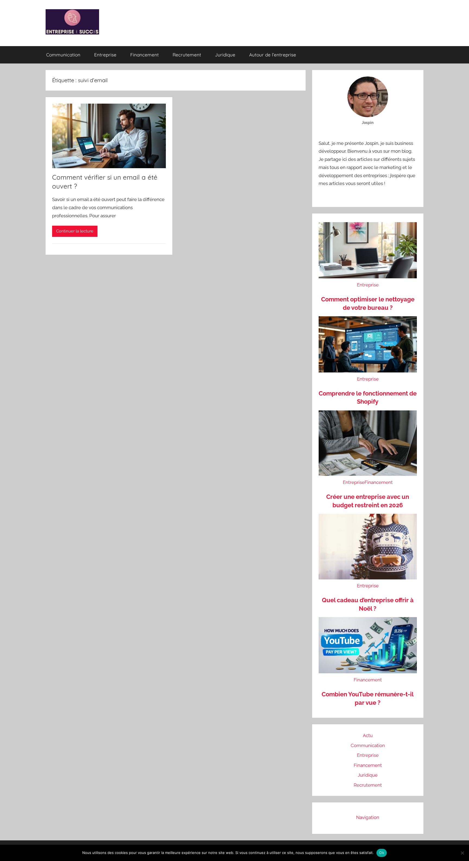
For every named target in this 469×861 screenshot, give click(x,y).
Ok (381, 852)
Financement (144, 55)
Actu (368, 735)
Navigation (367, 817)
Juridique (225, 55)
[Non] (462, 853)
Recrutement (187, 55)
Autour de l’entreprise (272, 55)
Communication (63, 55)
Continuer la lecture (74, 231)
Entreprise (105, 55)
